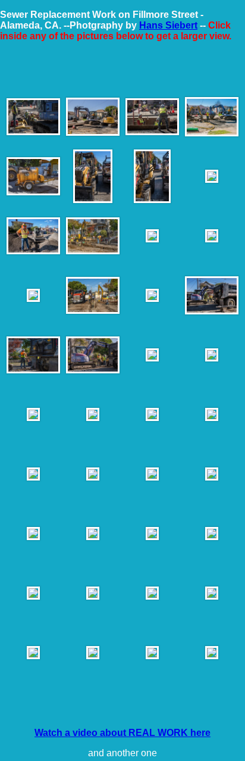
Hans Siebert (168, 25)
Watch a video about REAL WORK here (122, 733)
